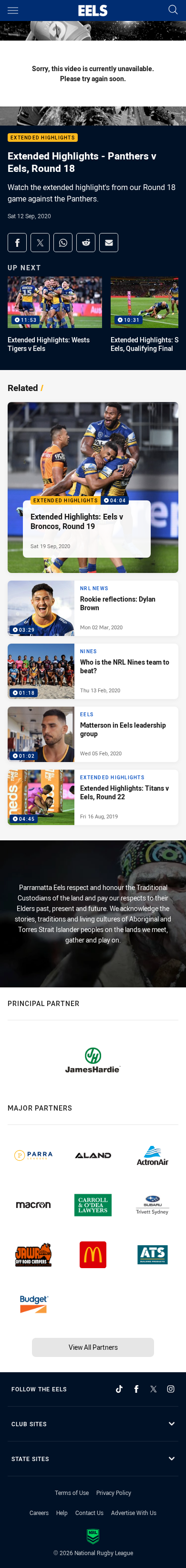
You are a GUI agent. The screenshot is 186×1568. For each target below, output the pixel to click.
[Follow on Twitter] (153, 1389)
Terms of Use (72, 1492)
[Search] (173, 10)
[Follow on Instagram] (171, 1389)
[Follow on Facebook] (136, 1389)
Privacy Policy (113, 1492)
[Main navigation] (13, 10)
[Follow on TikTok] (119, 1389)
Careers (39, 1512)
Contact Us (89, 1512)
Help (62, 1512)
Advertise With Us (133, 1512)
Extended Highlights (42, 138)
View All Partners (93, 1347)
